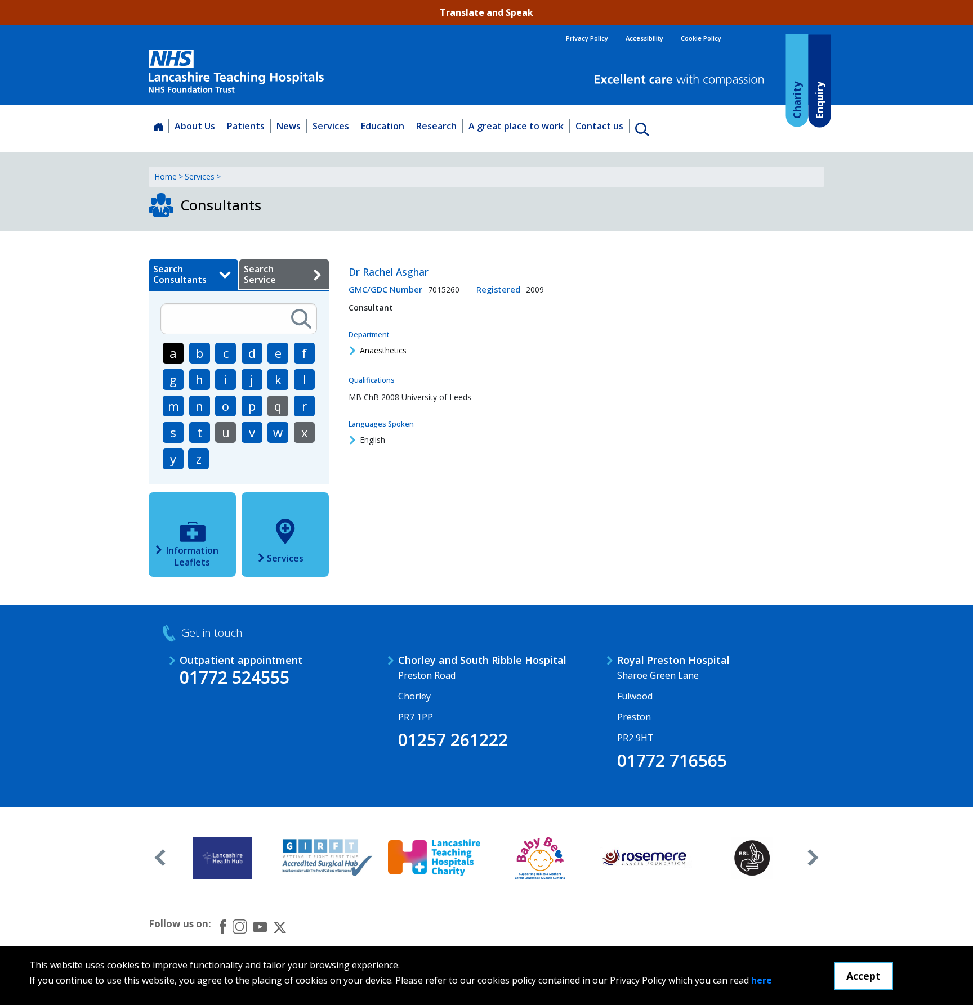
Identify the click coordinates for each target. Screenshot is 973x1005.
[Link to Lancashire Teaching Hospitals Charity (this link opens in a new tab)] (434, 857)
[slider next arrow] (813, 857)
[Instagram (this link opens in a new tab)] (240, 926)
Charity (796, 99)
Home (165, 176)
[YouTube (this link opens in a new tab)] (260, 926)
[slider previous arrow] (160, 857)
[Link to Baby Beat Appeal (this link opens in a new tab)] (540, 857)
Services (331, 126)
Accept (863, 975)
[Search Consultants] (301, 318)
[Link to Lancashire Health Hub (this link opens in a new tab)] (223, 857)
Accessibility (644, 38)
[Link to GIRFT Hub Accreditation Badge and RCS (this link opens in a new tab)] (329, 857)
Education (382, 126)
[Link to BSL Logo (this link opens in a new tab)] (752, 857)
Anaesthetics (383, 350)
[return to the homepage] (236, 71)
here (761, 980)
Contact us (599, 126)
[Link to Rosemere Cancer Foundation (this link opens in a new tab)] (646, 857)
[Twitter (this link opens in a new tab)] (280, 926)
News (288, 126)
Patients (246, 126)
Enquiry (818, 100)
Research (436, 126)
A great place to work (516, 126)
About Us (195, 126)
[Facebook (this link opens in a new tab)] (223, 926)
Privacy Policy (587, 38)
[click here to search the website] (642, 129)
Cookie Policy (701, 38)
